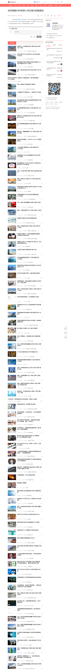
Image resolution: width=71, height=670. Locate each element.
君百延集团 (32, 104)
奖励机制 (61, 102)
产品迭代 (32, 440)
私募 (29, 448)
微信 (51, 16)
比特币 (29, 301)
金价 (30, 519)
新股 (19, 401)
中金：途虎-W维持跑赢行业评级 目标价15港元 (29, 202)
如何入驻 (51, 102)
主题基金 (32, 542)
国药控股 (27, 270)
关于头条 (47, 102)
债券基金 (31, 464)
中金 (32, 207)
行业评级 (29, 207)
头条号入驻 (48, 20)
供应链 (30, 582)
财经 (28, 416)
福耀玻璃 (32, 136)
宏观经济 (10, 5)
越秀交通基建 (28, 629)
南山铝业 (33, 621)
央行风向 (27, 637)
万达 (28, 104)
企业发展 (29, 440)
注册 (34, 36)
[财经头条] (12, 2)
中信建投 (29, 479)
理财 (32, 5)
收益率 (32, 238)
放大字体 (44, 16)
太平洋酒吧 (32, 128)
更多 (60, 5)
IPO (27, 448)
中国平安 (29, 424)
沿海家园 (27, 309)
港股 (19, 5)
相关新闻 (12, 43)
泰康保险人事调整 (21, 482)
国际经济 (29, 238)
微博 (47, 16)
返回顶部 (65, 341)
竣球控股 (29, 191)
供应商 (27, 582)
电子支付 (29, 183)
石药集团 (31, 120)
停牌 (30, 309)
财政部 (34, 325)
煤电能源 (29, 471)
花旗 (35, 230)
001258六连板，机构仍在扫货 (52, 33)
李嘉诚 (26, 246)
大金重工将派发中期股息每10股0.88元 (27, 249)
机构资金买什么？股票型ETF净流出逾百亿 (28, 530)
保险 (34, 89)
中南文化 (29, 550)
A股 (15, 5)
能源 (45, 5)
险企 (30, 416)
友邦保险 (32, 51)
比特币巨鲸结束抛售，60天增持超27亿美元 (28, 296)
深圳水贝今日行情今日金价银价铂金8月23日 (28, 514)
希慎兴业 (32, 597)
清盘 (33, 558)
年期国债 (35, 238)
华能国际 (32, 471)
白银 (30, 340)
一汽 (27, 207)
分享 (54, 16)
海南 (30, 660)
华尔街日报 (32, 613)
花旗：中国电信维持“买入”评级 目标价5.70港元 (29, 210)
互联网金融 (50, 5)
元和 (32, 534)
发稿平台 (56, 102)
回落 (28, 333)
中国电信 (32, 511)
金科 (28, 66)
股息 (34, 199)
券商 (28, 432)
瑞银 (32, 74)
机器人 (27, 167)
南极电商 (30, 566)
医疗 (28, 613)
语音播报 (37, 16)
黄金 (36, 5)
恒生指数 (27, 495)
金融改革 (27, 89)
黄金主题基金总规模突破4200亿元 (26, 538)
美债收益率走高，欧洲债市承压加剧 (26, 404)
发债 (32, 285)
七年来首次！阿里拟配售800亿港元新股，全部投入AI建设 (22, 399)
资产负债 (31, 89)
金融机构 (31, 432)
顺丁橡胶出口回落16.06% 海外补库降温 (27, 328)
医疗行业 (29, 144)
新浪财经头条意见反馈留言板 (52, 97)
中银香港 (32, 372)
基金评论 (29, 542)
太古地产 (32, 175)
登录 (31, 36)
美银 (35, 51)
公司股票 (32, 550)
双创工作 (27, 574)
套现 (29, 246)
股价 (32, 424)
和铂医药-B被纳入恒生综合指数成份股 (27, 218)
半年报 (29, 503)
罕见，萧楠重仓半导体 (50, 37)
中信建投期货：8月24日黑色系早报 (26, 475)
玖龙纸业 (32, 293)
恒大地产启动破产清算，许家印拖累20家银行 (28, 273)
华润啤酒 (32, 652)
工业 (28, 120)
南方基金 (31, 66)
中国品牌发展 (28, 621)
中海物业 (32, 230)
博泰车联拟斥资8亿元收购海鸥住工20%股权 (28, 522)
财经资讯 (29, 51)
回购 (32, 340)
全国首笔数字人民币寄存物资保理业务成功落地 (29, 577)
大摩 (28, 152)
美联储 (36, 325)
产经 (27, 479)
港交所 (34, 74)
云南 (32, 660)
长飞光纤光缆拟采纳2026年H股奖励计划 (27, 351)
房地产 (56, 5)
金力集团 (31, 112)
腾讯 (32, 144)
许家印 (30, 558)
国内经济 (27, 660)
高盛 (35, 597)
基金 (28, 5)
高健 (34, 112)
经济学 (29, 285)
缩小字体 (41, 16)
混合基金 (27, 464)
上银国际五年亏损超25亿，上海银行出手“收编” (29, 92)
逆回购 (31, 637)
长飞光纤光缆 (32, 356)
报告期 (31, 503)
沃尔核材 (31, 262)
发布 (39, 36)
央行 (33, 637)
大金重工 (32, 254)
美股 (24, 5)
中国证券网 (20, 15)
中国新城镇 (32, 199)
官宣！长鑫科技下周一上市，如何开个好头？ (54, 35)
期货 (40, 5)
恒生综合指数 (32, 222)
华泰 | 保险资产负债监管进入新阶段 (26, 84)
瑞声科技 (34, 348)
